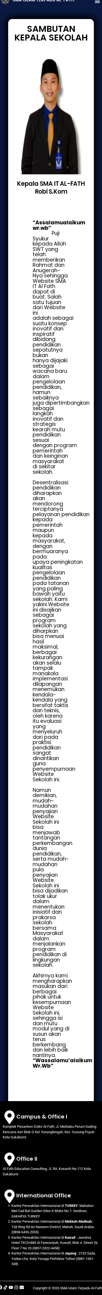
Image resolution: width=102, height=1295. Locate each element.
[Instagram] (16, 1287)
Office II (26, 1159)
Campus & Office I (41, 1116)
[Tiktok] (5, 1287)
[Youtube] (11, 1287)
